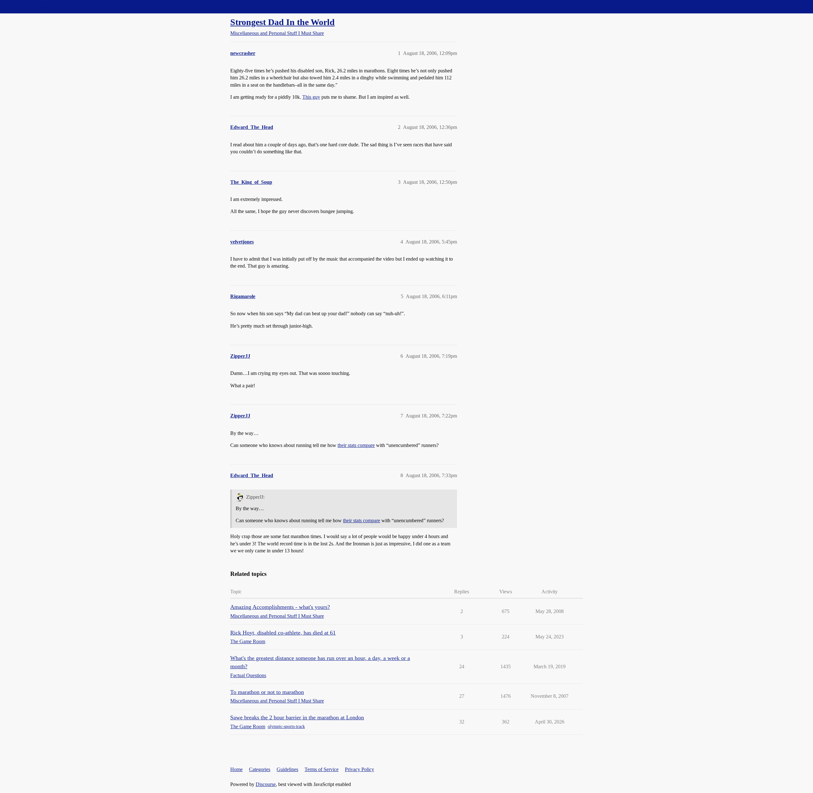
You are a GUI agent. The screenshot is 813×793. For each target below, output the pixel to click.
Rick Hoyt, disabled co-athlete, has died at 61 (283, 633)
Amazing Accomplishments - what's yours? (280, 607)
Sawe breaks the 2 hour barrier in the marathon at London (297, 717)
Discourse (266, 784)
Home (236, 769)
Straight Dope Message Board (33, 6)
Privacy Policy (359, 769)
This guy (311, 97)
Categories (259, 769)
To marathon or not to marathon (267, 692)
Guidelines (287, 769)
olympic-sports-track (286, 726)
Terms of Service (322, 769)
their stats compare (356, 445)
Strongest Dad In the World (282, 22)
